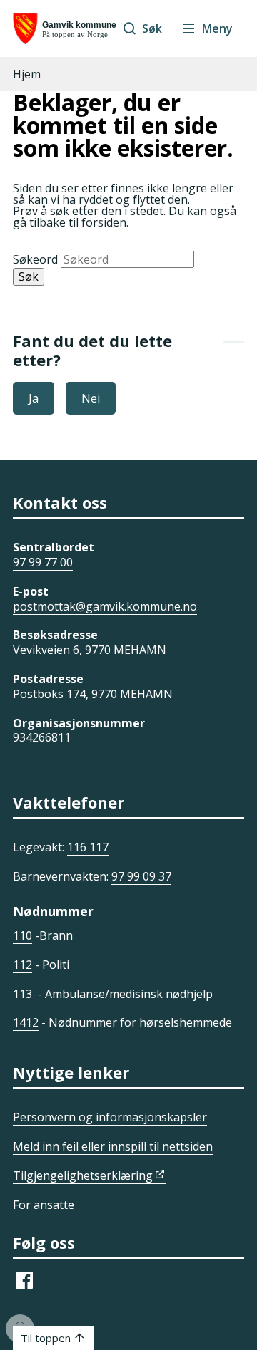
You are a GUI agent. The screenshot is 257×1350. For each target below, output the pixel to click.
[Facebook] (24, 1287)
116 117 (88, 847)
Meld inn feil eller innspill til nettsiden (113, 1146)
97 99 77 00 (43, 562)
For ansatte (43, 1205)
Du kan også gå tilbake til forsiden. (124, 216)
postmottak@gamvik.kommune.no (105, 606)
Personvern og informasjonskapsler (110, 1117)
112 (22, 964)
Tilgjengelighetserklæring (83, 1175)
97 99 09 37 (141, 876)
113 (22, 994)
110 (22, 935)
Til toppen (46, 1338)
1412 (26, 1022)
